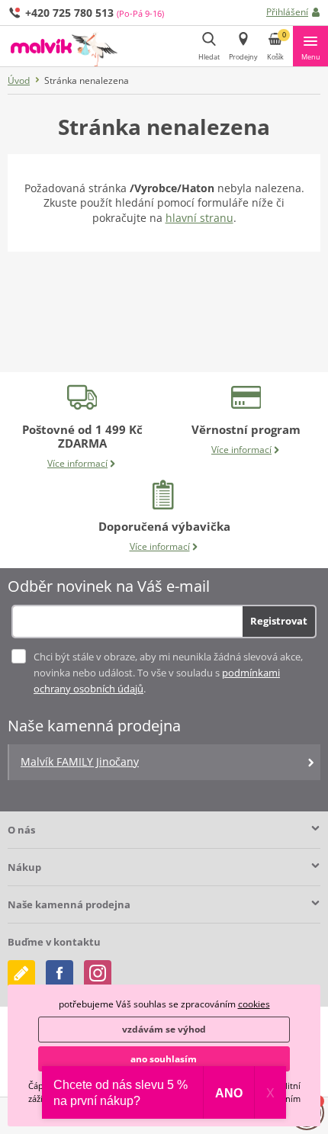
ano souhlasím (163, 1058)
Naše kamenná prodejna (69, 904)
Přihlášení (287, 11)
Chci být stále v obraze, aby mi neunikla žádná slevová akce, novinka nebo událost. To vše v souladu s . (168, 672)
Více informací (77, 463)
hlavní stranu (199, 217)
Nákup (24, 867)
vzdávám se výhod (164, 1029)
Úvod (19, 80)
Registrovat (278, 621)
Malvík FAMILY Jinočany (80, 761)
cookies (254, 1003)
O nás (21, 830)
